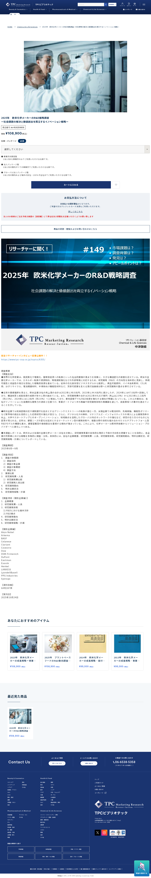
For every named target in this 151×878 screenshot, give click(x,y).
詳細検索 (111, 4)
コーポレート (128, 9)
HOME (10, 27)
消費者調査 (48, 849)
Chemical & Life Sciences (27, 27)
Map (119, 820)
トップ (97, 779)
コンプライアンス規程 (115, 868)
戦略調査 (21, 856)
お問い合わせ (141, 9)
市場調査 (21, 849)
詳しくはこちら (75, 211)
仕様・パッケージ (9, 141)
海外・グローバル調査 (76, 856)
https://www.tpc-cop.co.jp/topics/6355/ (23, 359)
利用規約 (54, 868)
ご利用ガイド (99, 783)
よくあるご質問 (100, 786)
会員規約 (62, 868)
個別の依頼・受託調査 (36, 868)
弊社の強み (47, 868)
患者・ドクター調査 (76, 849)
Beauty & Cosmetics (16, 778)
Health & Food (46, 778)
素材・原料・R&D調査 (48, 856)
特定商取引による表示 (72, 868)
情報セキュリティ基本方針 (99, 868)
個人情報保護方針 (85, 868)
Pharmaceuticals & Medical (19, 811)
